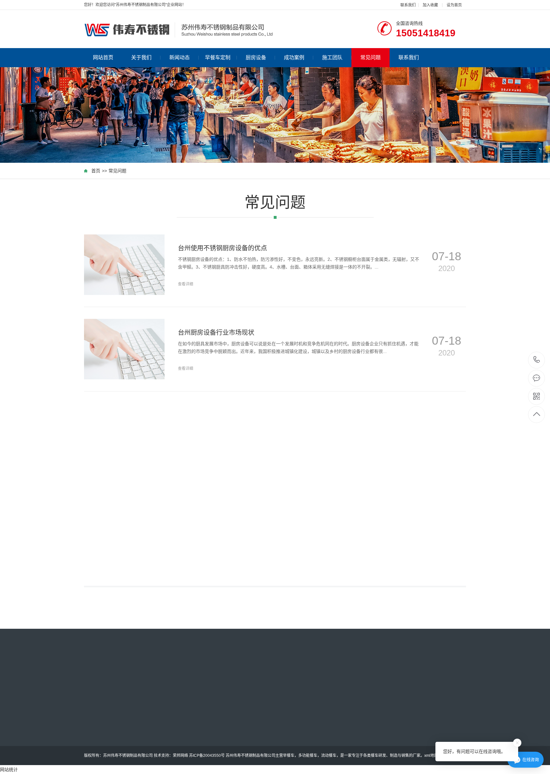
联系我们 (408, 5)
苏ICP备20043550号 (207, 755)
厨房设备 (256, 57)
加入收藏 (430, 5)
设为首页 (454, 5)
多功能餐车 (307, 755)
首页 (95, 170)
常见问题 (370, 57)
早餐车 (288, 755)
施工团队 (332, 57)
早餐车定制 (217, 57)
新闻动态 (179, 57)
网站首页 (103, 57)
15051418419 (536, 360)
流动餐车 (328, 755)
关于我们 (141, 57)
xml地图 (431, 755)
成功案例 (294, 57)
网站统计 (9, 769)
